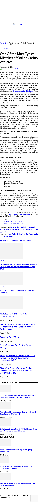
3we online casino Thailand (13, 221)
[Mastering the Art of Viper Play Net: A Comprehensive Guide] (11, 308)
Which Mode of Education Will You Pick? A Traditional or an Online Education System (19, 229)
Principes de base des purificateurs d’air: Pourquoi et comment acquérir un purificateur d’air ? (17, 357)
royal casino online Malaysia (13, 223)
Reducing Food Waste (9, 337)
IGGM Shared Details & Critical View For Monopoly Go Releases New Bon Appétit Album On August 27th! (18, 266)
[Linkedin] (11, 500)
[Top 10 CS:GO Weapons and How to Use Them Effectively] (11, 284)
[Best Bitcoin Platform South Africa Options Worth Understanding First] (5, 480)
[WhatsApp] (25, 500)
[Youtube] (30, 500)
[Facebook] (2, 500)
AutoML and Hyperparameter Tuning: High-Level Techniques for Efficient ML (18, 413)
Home (2, 43)
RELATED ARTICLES (7, 240)
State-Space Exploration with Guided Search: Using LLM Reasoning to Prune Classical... (18, 430)
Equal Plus (6, 497)
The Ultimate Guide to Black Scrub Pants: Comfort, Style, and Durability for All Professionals (18, 326)
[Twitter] (21, 500)
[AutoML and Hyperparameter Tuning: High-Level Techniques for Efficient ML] (5, 408)
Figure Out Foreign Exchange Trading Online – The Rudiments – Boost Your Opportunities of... (16, 370)
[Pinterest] (16, 500)
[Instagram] (6, 500)
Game (7, 43)
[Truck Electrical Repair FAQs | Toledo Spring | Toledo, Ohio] (5, 446)
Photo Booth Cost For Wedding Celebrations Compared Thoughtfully (16, 467)
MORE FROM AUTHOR (23, 240)
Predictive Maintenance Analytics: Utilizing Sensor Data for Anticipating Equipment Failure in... (18, 396)
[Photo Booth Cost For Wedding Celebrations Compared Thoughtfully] (4, 463)
